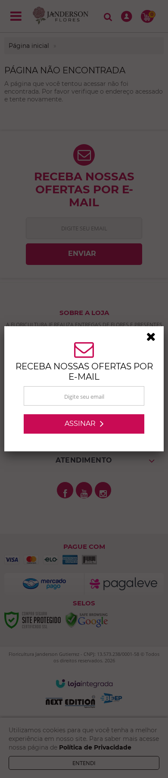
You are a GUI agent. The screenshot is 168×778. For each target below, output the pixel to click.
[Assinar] (84, 424)
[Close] (154, 338)
